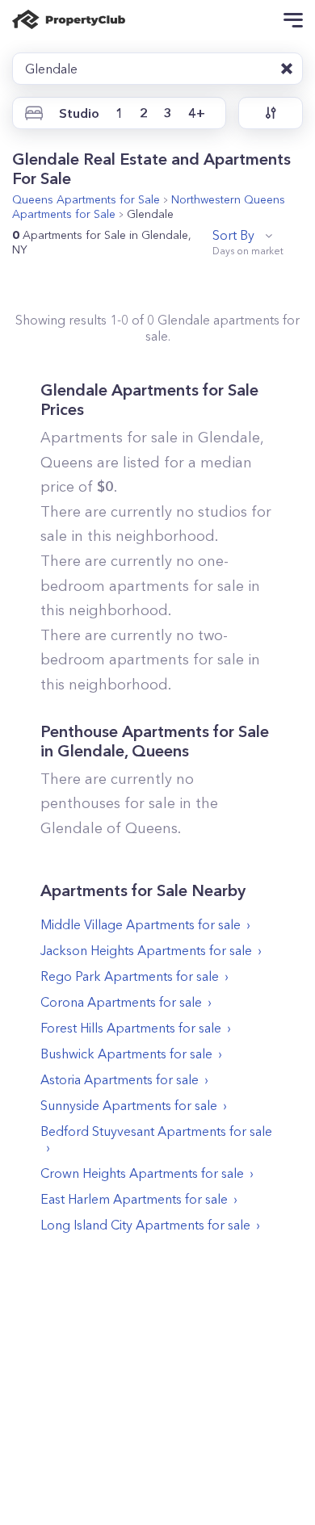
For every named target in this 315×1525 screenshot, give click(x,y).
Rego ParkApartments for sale (129, 976)
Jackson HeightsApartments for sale (146, 950)
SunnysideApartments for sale (128, 1105)
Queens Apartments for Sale (86, 199)
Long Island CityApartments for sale (145, 1225)
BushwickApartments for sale (126, 1053)
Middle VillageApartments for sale (140, 924)
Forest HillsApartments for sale (130, 1028)
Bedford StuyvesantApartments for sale (156, 1131)
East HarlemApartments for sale (134, 1199)
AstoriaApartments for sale (119, 1079)
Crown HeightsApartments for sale (142, 1173)
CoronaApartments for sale (121, 1002)
